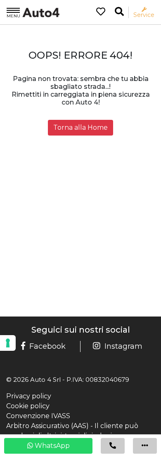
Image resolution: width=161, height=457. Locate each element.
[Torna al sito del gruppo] (33, 12)
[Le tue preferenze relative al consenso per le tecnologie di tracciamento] (8, 343)
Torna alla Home (80, 127)
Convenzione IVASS (38, 416)
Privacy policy (28, 396)
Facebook (47, 346)
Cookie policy (28, 406)
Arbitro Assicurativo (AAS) (47, 426)
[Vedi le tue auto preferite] (97, 12)
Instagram (123, 346)
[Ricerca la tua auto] (119, 12)
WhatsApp (51, 446)
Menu (13, 15)
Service (143, 14)
